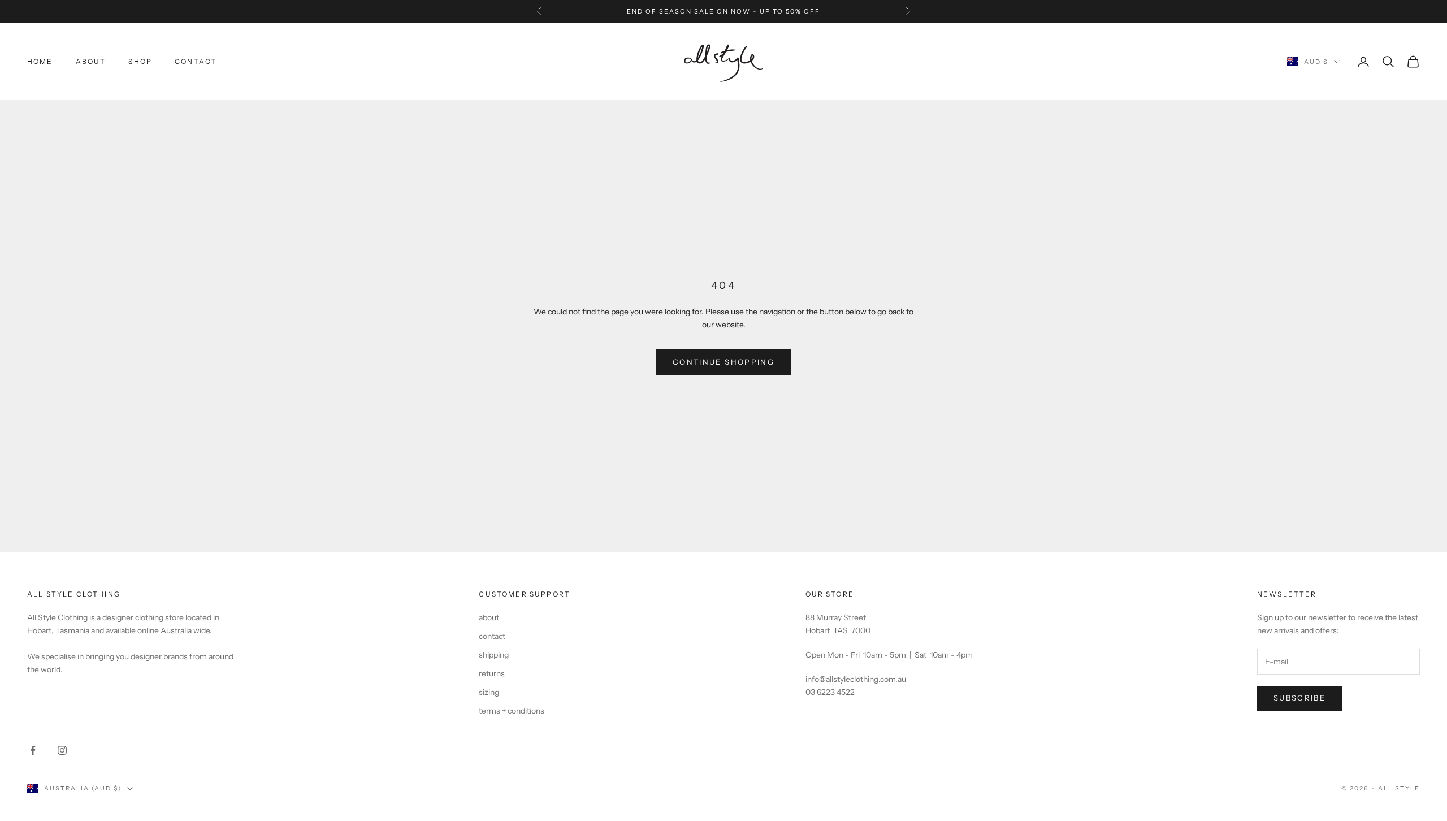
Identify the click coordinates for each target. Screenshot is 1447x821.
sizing (489, 692)
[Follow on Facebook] (32, 750)
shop (140, 61)
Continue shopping (723, 361)
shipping (494, 655)
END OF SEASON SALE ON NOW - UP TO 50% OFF (723, 11)
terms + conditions (511, 711)
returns (492, 673)
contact (195, 61)
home (40, 61)
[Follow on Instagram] (62, 750)
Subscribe (1299, 697)
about (91, 61)
